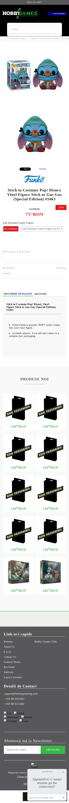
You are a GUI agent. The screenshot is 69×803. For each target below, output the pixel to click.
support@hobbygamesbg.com (21, 693)
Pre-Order (9, 667)
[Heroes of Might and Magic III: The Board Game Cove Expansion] (18, 572)
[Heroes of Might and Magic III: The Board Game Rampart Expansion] (50, 572)
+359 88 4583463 (58, 13)
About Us (9, 646)
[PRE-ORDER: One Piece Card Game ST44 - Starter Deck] (18, 408)
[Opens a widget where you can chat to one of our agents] (47, 785)
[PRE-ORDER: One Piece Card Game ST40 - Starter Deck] (18, 490)
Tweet (42, 169)
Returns (8, 641)
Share (26, 169)
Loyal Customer (13, 677)
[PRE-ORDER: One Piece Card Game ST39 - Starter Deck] (50, 490)
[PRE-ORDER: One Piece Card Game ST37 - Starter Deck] (50, 531)
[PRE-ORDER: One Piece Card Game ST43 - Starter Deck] (50, 408)
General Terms (12, 662)
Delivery (40, 294)
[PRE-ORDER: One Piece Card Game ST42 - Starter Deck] (18, 449)
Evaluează (7, 273)
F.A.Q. (8, 651)
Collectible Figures (18, 38)
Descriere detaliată (18, 294)
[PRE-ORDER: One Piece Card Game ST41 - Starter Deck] (50, 449)
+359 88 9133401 (14, 704)
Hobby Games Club (45, 641)
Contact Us (10, 657)
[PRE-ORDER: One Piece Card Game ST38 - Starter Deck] (18, 531)
